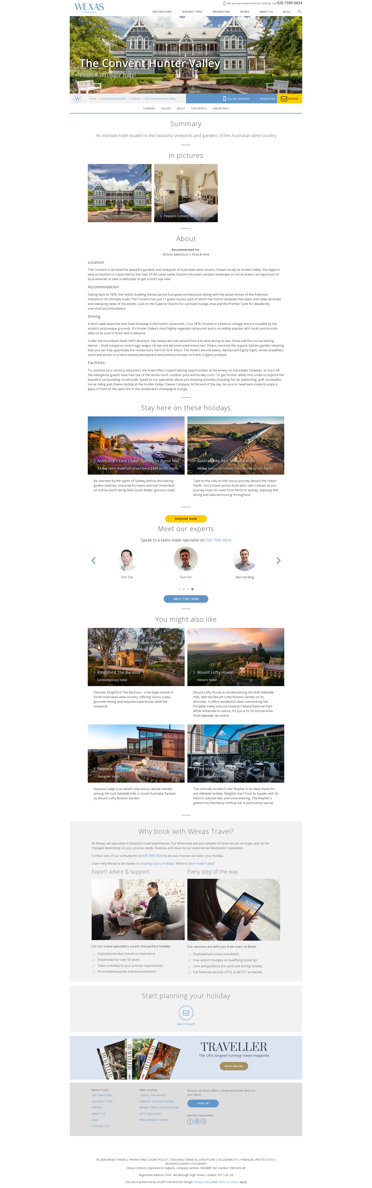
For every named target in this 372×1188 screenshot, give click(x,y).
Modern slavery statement (186, 1164)
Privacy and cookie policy (149, 1159)
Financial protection (257, 1159)
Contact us (100, 1126)
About (181, 108)
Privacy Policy (202, 1182)
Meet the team (186, 599)
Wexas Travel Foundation (159, 1107)
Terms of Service (228, 1182)
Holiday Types (102, 1101)
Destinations (102, 1095)
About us (99, 1113)
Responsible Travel (154, 1120)
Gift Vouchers (150, 1113)
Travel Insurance (153, 1095)
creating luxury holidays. (158, 863)
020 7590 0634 (218, 540)
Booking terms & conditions (193, 1159)
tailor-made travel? (201, 863)
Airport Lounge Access (157, 1101)
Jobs (95, 1120)
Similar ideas (221, 108)
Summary (149, 108)
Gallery (166, 108)
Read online (234, 1066)
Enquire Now (186, 519)
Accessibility (228, 1159)
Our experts (199, 108)
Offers (97, 1107)
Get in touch (186, 1024)
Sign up (203, 1103)
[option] (186, 563)
